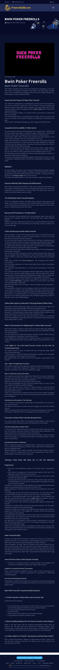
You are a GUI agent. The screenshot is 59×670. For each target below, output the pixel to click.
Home (8, 22)
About (7, 663)
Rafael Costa (19, 663)
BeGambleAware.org (45, 665)
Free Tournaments (40, 661)
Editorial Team (27, 663)
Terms (39, 663)
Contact (12, 663)
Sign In (52, 2)
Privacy (34, 663)
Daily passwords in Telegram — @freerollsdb (29, 657)
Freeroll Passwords (18, 661)
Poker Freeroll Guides (30, 661)
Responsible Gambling (48, 663)
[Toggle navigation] (53, 7)
